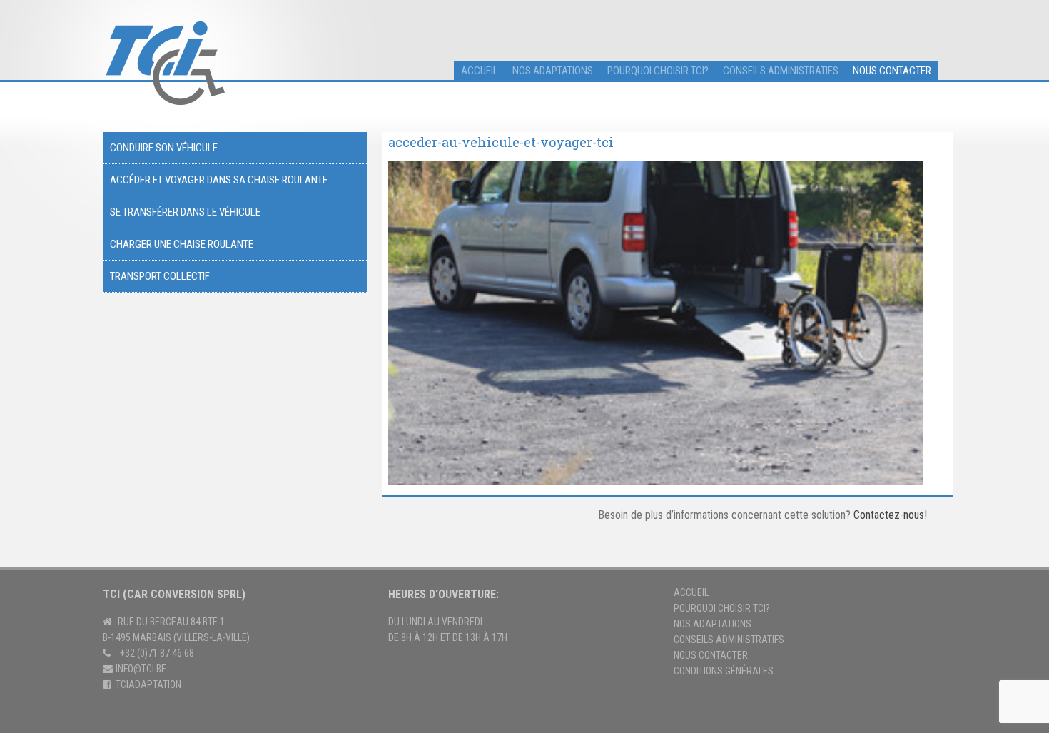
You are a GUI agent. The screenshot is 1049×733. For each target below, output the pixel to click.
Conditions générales (724, 671)
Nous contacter (892, 70)
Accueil (691, 592)
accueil (479, 70)
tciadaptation (148, 684)
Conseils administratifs (780, 70)
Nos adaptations (552, 70)
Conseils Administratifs (729, 639)
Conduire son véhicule (164, 147)
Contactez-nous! (890, 515)
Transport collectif (160, 276)
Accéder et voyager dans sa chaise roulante (219, 179)
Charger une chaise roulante (181, 244)
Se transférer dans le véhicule (185, 212)
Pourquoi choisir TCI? (658, 70)
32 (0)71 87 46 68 (159, 653)
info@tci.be (141, 668)
